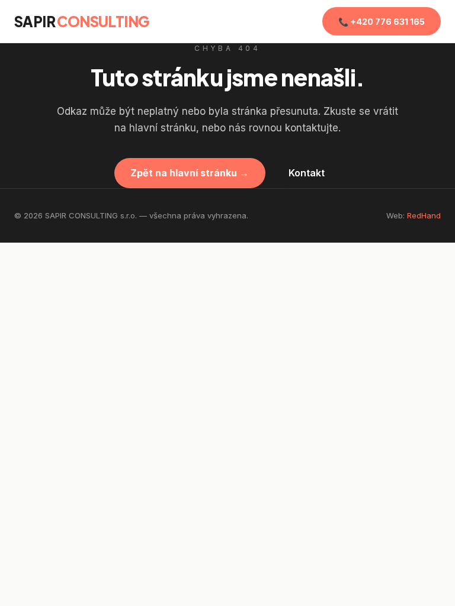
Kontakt (307, 173)
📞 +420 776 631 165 (381, 22)
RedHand (424, 215)
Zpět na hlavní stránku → (189, 173)
